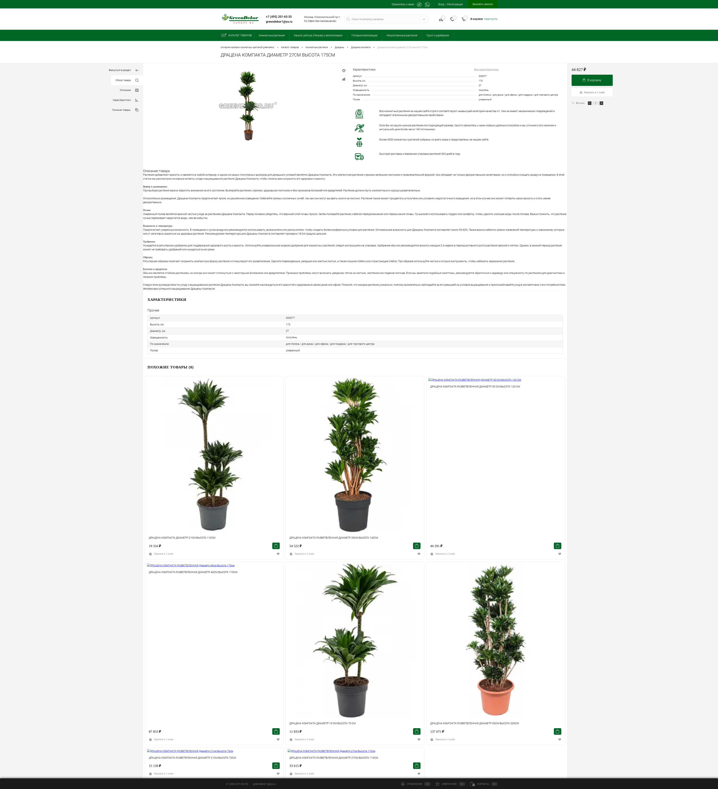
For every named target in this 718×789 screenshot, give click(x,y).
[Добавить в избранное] (343, 71)
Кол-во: (581, 102)
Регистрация (455, 4)
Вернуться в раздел (120, 70)
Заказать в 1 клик (164, 553)
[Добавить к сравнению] (343, 79)
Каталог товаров (240, 35)
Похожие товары (121, 110)
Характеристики (122, 100)
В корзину (594, 80)
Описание (125, 90)
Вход (441, 4)
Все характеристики (486, 69)
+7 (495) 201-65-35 (279, 17)
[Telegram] (419, 4)
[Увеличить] (248, 106)
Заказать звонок (482, 4)
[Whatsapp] (427, 4)
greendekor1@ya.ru (279, 21)
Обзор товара (123, 80)
